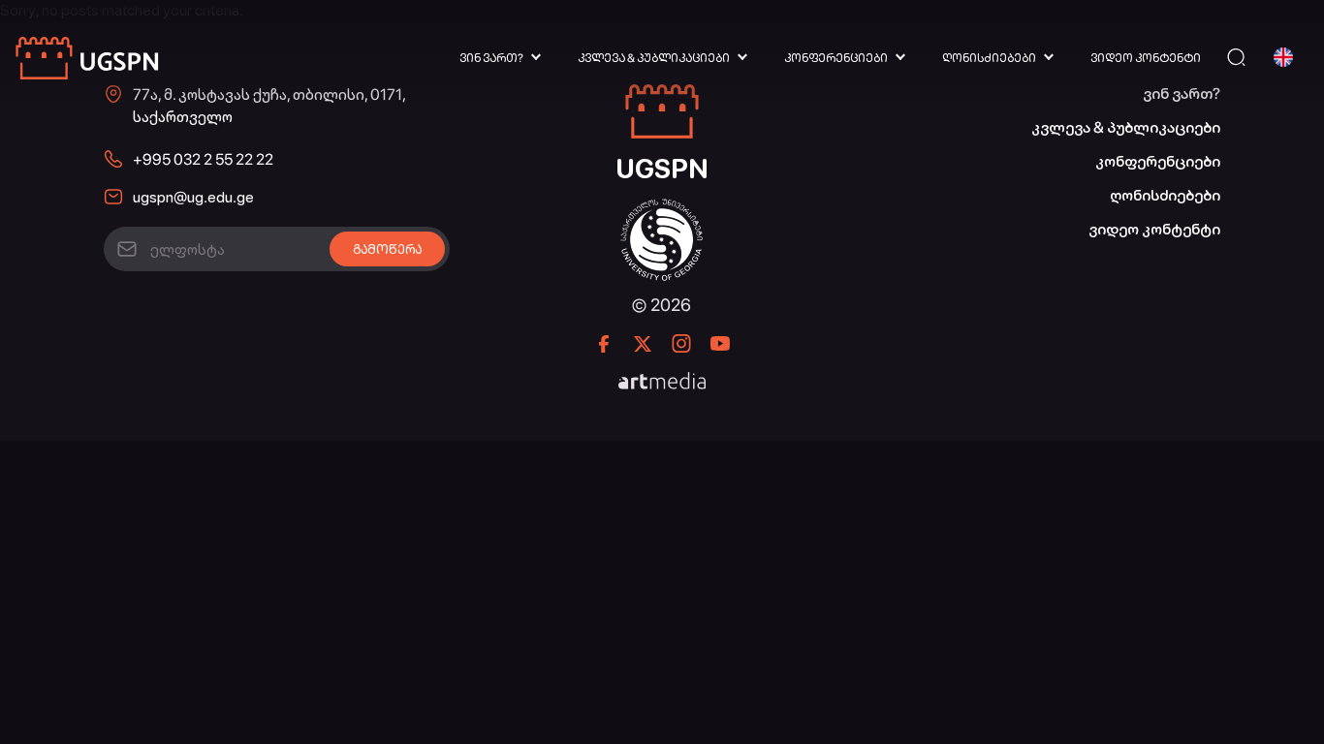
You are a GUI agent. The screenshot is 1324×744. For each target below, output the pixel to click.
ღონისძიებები (989, 58)
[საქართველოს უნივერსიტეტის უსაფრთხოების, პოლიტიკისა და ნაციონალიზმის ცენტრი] (88, 57)
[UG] (661, 209)
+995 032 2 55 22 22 (203, 159)
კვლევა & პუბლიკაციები (654, 58)
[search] (1236, 57)
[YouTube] (720, 343)
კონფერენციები (836, 58)
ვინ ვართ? (491, 58)
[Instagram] (681, 343)
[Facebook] (603, 344)
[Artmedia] (662, 382)
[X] (642, 344)
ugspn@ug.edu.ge (193, 197)
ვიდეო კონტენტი (1145, 58)
